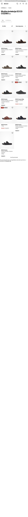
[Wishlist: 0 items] (23, 3)
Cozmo (9, 7)
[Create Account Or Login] (20, 3)
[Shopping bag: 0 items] (26, 3)
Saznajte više (8, 161)
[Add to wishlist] (12, 31)
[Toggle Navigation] (1, 3)
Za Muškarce (3, 7)
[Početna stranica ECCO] (6, 3)
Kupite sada (22, 0)
